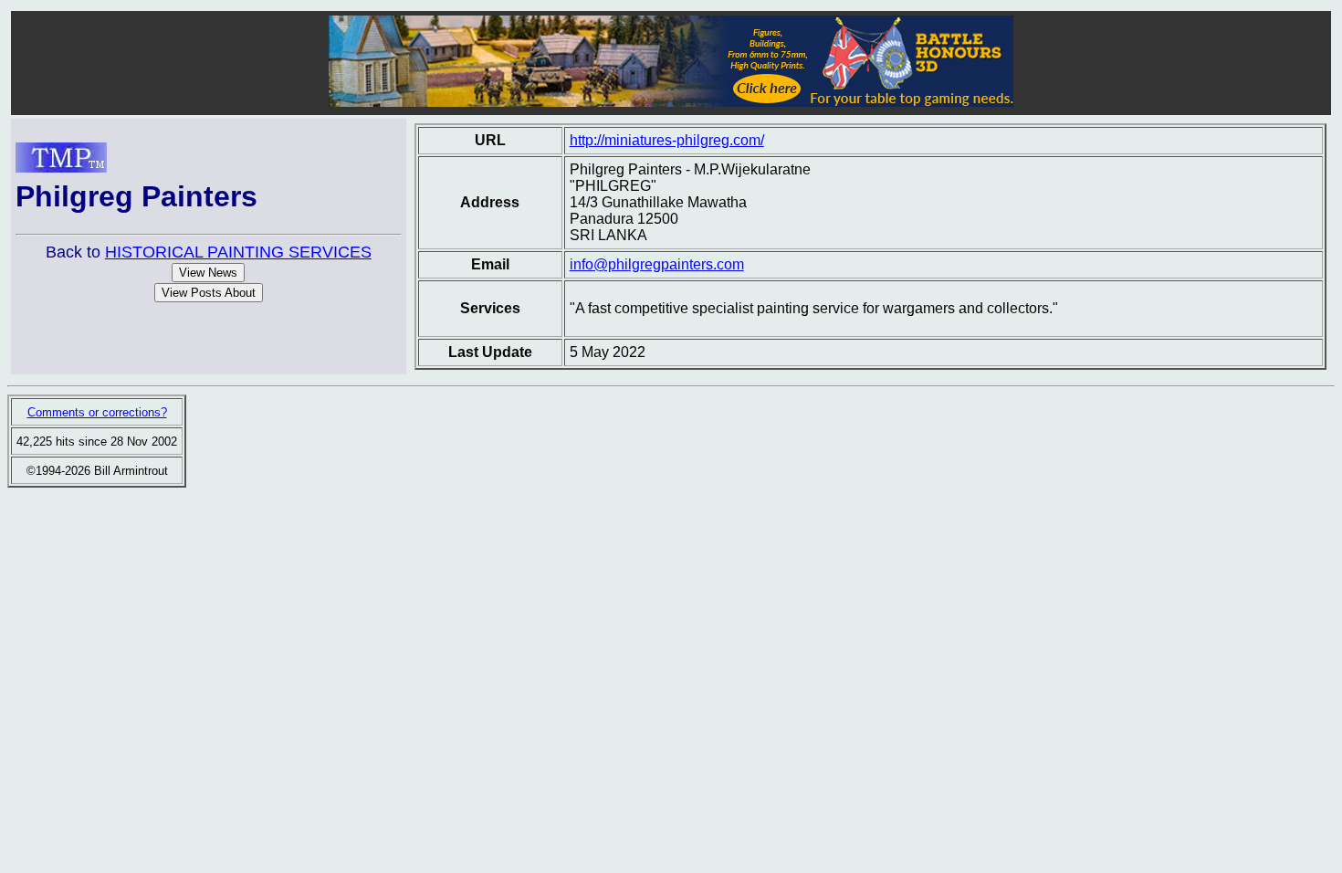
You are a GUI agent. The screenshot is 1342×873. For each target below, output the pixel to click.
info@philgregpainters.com (657, 264)
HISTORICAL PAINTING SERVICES (238, 252)
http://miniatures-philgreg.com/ (667, 140)
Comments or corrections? (97, 412)
